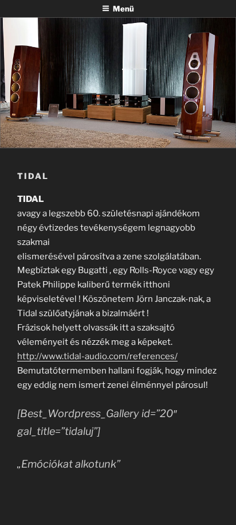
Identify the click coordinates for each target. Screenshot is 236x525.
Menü (123, 8)
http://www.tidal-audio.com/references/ (97, 356)
